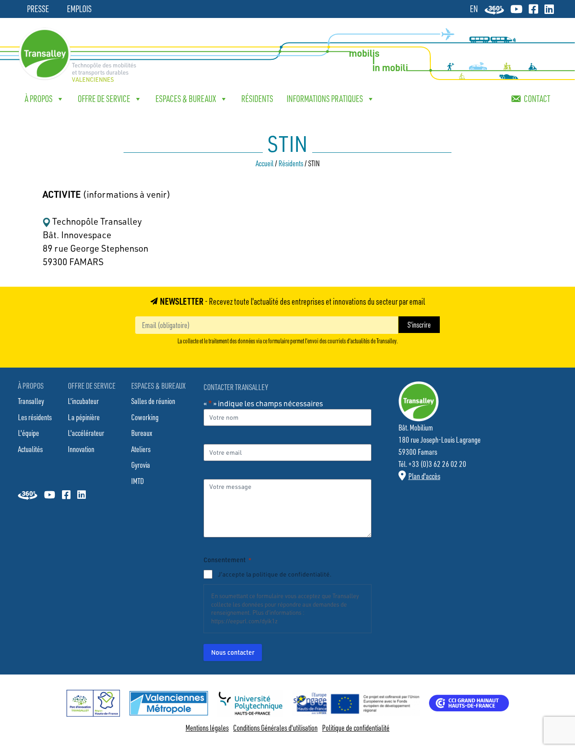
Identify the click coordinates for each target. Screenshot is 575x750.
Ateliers (140, 449)
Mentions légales (207, 727)
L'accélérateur (86, 433)
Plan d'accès (424, 476)
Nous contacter (232, 652)
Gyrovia (140, 465)
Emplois (79, 8)
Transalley (31, 401)
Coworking (145, 417)
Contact (537, 98)
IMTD (137, 481)
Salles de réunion (153, 401)
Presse (38, 8)
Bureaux (141, 433)
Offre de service (104, 98)
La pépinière (84, 417)
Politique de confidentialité (355, 727)
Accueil (265, 163)
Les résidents (35, 417)
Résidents (257, 98)
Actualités (30, 449)
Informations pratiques (325, 98)
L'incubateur (83, 401)
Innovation (81, 449)
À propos (39, 98)
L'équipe (28, 433)
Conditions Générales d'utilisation (275, 727)
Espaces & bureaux (185, 98)
